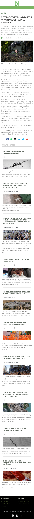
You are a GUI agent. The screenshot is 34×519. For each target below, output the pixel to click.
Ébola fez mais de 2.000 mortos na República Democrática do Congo (14, 323)
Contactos (3, 506)
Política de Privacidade (24, 503)
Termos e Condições (23, 501)
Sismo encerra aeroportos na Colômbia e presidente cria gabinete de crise (17, 357)
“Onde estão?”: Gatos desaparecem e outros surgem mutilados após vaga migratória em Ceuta (15, 185)
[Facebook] (13, 515)
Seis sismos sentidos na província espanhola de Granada (14, 152)
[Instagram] (17, 515)
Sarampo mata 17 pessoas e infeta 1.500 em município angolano (16, 260)
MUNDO (3, 13)
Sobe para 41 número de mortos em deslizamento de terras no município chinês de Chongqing (15, 394)
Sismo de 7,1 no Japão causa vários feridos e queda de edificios (14, 429)
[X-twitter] (21, 515)
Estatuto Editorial (5, 503)
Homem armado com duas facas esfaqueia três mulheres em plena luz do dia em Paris (17, 463)
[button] (17, 7)
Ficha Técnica (4, 501)
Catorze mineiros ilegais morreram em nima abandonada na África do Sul (16, 293)
